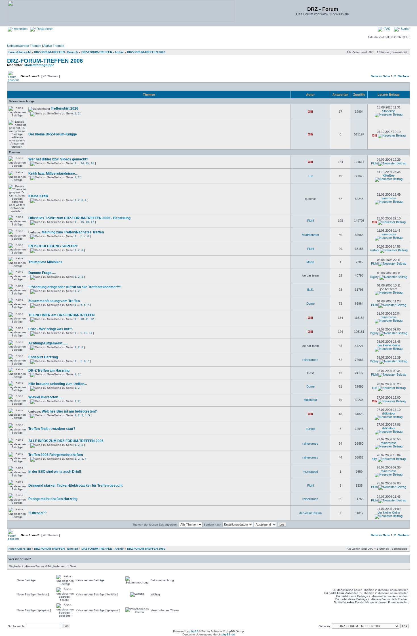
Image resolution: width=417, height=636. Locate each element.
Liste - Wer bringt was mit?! (50, 329)
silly (374, 459)
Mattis (310, 262)
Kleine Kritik (38, 196)
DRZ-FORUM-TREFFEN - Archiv (102, 52)
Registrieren (44, 28)
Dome (310, 303)
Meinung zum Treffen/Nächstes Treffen (73, 232)
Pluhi (374, 163)
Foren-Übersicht (20, 52)
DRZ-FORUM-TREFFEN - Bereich (56, 52)
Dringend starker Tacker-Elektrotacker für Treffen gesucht (75, 486)
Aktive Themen (53, 45)
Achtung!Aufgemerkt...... (48, 343)
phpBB (194, 631)
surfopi (374, 250)
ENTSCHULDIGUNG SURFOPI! (53, 246)
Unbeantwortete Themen (24, 45)
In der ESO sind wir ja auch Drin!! (54, 472)
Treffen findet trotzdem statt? (51, 429)
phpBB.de (228, 634)
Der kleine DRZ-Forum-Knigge (52, 134)
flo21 (310, 289)
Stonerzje (388, 111)
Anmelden (20, 28)
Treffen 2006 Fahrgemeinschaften (55, 455)
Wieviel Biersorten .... (45, 397)
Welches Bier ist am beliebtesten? (69, 411)
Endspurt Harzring (43, 357)
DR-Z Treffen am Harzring (49, 371)
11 (87, 319)
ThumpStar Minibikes (45, 262)
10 (82, 319)
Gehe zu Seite (380, 76)
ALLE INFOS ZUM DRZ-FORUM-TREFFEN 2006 (66, 441)
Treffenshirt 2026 (64, 108)
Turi (310, 176)
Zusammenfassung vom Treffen (54, 301)
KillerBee (389, 175)
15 (87, 163)
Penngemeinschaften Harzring (52, 499)
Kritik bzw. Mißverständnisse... (52, 173)
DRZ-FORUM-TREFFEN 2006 (146, 52)
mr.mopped (310, 471)
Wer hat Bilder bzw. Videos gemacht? (58, 159)
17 (92, 221)
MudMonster (310, 235)
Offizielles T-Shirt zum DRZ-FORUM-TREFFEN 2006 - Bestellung (79, 218)
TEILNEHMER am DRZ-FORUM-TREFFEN (61, 315)
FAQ (387, 28)
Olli (310, 111)
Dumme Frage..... (42, 273)
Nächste (403, 76)
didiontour (310, 399)
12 (92, 319)
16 (92, 163)
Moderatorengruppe (39, 65)
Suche (404, 28)
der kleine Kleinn (389, 345)
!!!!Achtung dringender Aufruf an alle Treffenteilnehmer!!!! (74, 287)
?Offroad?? (37, 513)
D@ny (374, 277)
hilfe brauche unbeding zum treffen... (57, 384)
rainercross (389, 198)
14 (82, 163)
